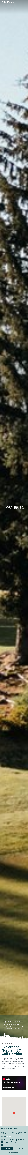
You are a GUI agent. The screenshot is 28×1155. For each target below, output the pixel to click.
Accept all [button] (7, 1148)
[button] (14, 1113)
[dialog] (14, 1140)
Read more (8, 1136)
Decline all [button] (20, 1148)
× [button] (26, 1127)
